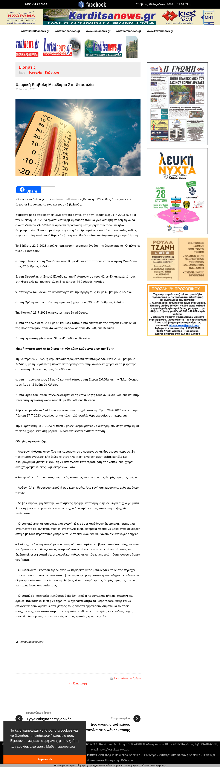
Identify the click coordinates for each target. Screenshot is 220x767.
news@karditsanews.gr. (114, 749)
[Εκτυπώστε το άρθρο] (111, 678)
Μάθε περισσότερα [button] (60, 746)
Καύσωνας (52, 72)
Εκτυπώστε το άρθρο (127, 678)
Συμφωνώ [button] (45, 759)
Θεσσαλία (35, 72)
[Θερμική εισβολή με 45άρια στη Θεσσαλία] (78, 137)
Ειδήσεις (27, 67)
